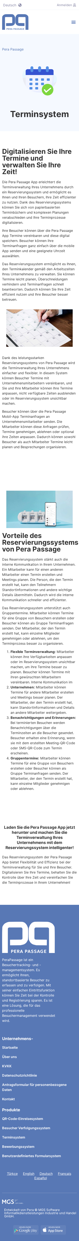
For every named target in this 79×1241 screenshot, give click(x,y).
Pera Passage (13, 49)
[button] (73, 21)
